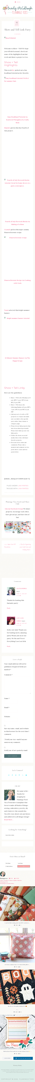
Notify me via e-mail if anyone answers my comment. (15, 741)
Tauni (6, 310)
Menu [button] (19, 2)
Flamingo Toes (17, 9)
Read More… (8, 820)
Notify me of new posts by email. (16, 750)
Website (7, 717)
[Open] (17, 903)
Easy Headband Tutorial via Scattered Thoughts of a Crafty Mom (17, 120)
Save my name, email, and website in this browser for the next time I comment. (16, 731)
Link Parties (23, 485)
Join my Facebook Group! (14, 509)
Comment (8, 675)
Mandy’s (7, 128)
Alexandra (21, 588)
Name (7, 698)
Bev (13, 70)
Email (7, 707)
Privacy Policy (17, 1065)
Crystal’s (7, 230)
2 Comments (17, 34)
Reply (8, 608)
